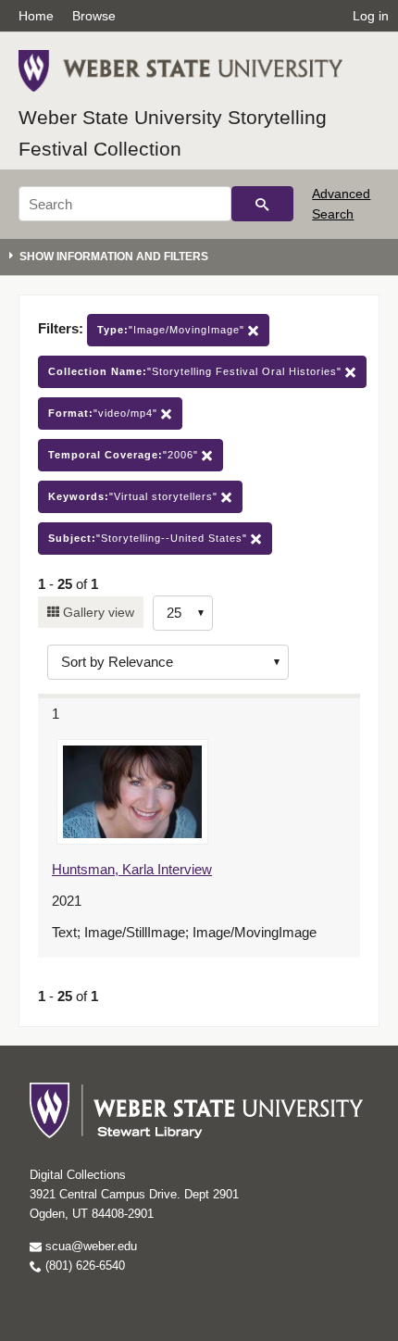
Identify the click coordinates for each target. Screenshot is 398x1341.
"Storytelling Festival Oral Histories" (196, 371)
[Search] (262, 203)
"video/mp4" (104, 413)
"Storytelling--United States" (149, 538)
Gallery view (96, 612)
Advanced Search (341, 203)
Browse (94, 15)
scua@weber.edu (89, 1246)
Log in (371, 15)
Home (36, 15)
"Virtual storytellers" (134, 496)
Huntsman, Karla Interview (132, 869)
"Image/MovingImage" (172, 329)
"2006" (125, 454)
